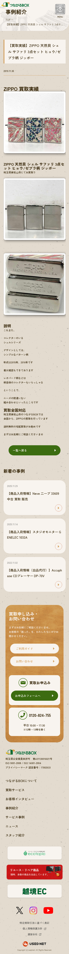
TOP (7, 19)
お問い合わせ (24, 661)
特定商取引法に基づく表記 (34, 923)
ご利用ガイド (24, 648)
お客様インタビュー (19, 798)
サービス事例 (15, 817)
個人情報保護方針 (32, 928)
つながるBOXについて (21, 780)
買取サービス (15, 790)
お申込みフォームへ (28, 695)
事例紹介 (11, 808)
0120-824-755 (40, 715)
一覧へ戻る (20, 450)
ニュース (11, 826)
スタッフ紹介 (15, 835)
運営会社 (33, 934)
